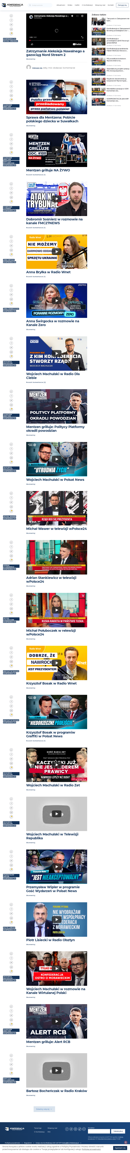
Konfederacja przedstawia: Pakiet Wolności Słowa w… (117, 50)
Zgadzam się (120, 1148)
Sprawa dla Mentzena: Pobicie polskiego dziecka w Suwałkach (52, 119)
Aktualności (61, 5)
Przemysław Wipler (8, 875)
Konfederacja (9, 39)
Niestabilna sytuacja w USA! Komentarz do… (117, 90)
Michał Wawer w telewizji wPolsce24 (56, 529)
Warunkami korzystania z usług (107, 1139)
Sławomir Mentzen (7, 105)
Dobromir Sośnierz (7, 207)
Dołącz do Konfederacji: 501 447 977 (49, 1143)
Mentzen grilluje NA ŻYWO (48, 170)
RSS (49, 1132)
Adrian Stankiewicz (8, 566)
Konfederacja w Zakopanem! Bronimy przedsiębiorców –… (118, 30)
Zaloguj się (122, 5)
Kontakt (111, 5)
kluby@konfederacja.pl (70, 1143)
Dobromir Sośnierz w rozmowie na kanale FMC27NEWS (54, 221)
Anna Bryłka (8, 260)
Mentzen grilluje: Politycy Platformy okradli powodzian (55, 429)
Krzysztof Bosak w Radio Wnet (51, 683)
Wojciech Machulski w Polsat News (55, 480)
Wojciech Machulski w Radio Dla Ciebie (53, 376)
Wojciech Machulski (7, 362)
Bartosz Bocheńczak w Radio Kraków (56, 1091)
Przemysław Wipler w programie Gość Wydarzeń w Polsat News (53, 889)
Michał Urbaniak (10, 41)
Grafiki (77, 5)
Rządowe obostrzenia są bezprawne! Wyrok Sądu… (117, 80)
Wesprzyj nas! (100, 5)
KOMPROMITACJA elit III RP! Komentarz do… (118, 100)
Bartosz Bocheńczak (8, 162)
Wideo (70, 5)
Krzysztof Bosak (11, 671)
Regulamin (28, 1143)
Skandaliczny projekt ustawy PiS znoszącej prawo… (118, 70)
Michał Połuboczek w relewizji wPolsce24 (51, 632)
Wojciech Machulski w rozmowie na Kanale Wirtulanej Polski (55, 991)
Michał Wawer (9, 516)
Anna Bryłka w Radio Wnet (48, 272)
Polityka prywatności (12, 1143)
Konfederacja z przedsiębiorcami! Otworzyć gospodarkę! (118, 41)
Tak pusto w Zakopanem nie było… (118, 20)
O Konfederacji (87, 5)
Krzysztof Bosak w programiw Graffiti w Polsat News (50, 734)
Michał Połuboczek (8, 619)
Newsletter (91, 1128)
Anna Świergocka (11, 309)
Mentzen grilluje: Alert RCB (48, 1042)
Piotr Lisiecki (9, 928)
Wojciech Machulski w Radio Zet (53, 785)
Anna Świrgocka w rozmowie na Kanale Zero (52, 323)
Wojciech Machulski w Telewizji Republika (52, 836)
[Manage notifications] (125, 1142)
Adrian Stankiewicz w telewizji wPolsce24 (51, 579)
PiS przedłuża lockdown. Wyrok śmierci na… (116, 60)
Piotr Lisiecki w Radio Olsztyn (50, 940)
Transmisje (38, 1128)
